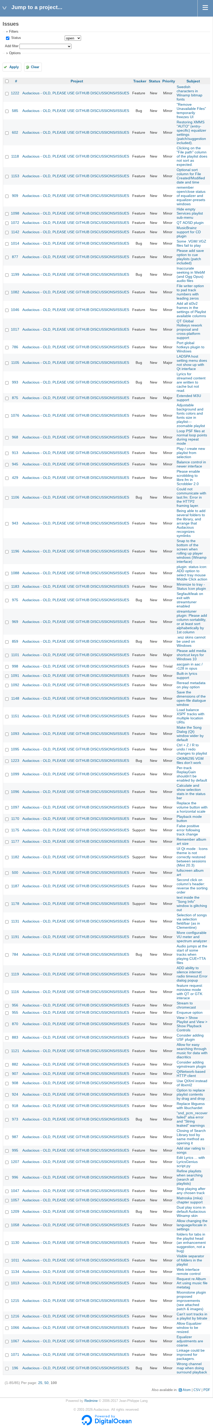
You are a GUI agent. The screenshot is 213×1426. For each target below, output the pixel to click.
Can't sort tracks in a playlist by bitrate (192, 1316)
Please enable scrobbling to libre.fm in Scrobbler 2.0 (188, 477)
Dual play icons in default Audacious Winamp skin (191, 1211)
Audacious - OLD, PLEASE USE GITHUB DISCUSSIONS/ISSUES (75, 93)
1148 (15, 698)
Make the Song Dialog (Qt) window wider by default (190, 733)
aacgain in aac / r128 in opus (190, 666)
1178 (15, 904)
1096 (15, 792)
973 (15, 1119)
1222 (15, 93)
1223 (15, 760)
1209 (15, 1211)
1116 (15, 992)
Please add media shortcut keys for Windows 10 (191, 655)
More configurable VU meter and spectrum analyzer (192, 937)
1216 (15, 1316)
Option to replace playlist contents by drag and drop (191, 1094)
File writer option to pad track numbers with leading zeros (190, 292)
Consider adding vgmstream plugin (191, 1064)
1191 (15, 937)
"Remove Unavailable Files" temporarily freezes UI (191, 110)
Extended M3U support (189, 398)
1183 (15, 586)
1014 (15, 243)
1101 (15, 655)
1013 (15, 1283)
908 (15, 1083)
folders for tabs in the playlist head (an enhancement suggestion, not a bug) (191, 1242)
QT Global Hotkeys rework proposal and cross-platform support (189, 329)
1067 (15, 1341)
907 (15, 1074)
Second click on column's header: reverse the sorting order (192, 886)
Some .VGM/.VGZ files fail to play (191, 243)
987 (15, 1137)
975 (15, 600)
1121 (15, 1051)
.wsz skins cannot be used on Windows (191, 641)
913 (15, 453)
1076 (15, 415)
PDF (206, 1390)
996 (15, 1177)
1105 (15, 362)
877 (15, 257)
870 (15, 1024)
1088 (15, 573)
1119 (15, 974)
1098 (15, 213)
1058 (15, 1225)
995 (15, 1150)
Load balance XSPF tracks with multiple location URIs (190, 716)
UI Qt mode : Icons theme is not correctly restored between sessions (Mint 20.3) (192, 857)
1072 (15, 223)
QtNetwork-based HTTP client (191, 1073)
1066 (15, 1327)
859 (15, 641)
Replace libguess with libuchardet (191, 1106)
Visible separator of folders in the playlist (190, 1260)
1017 (15, 329)
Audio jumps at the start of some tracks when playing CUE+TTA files (192, 954)
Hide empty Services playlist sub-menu (190, 213)
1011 (15, 1260)
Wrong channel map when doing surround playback (192, 1368)
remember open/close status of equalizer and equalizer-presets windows (191, 195)
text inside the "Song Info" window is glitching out (192, 903)
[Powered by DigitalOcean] (106, 1424)
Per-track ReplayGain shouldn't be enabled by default (192, 774)
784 (15, 954)
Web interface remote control (189, 1271)
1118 (15, 156)
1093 (15, 734)
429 (15, 478)
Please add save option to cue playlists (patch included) (190, 257)
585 (15, 111)
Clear (35, 67)
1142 (15, 232)
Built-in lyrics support (187, 675)
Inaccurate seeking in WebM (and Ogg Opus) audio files (191, 274)
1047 (15, 1191)
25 (40, 1383)
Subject (193, 81)
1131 (15, 921)
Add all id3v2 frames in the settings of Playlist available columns (191, 309)
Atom (187, 1390)
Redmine (91, 1401)
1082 (15, 292)
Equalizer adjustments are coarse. (190, 1341)
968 (15, 437)
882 (15, 1064)
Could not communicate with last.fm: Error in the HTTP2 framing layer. (191, 497)
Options (15, 53)
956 (15, 1005)
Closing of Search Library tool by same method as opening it (191, 1137)
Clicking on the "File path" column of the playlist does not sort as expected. (192, 156)
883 (15, 1037)
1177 (15, 841)
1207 (15, 1162)
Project (77, 81)
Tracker (139, 81)
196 (15, 1368)
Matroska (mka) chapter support (190, 1200)
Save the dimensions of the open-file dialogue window (191, 698)
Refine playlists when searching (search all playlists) (190, 1177)
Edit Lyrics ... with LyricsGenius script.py (191, 1161)
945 (15, 464)
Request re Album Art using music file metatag (192, 1283)
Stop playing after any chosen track (191, 1191)
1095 (15, 749)
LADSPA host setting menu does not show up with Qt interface (192, 362)
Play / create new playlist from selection (191, 452)
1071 (15, 1354)
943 (15, 523)
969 (15, 622)
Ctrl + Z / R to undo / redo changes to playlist (192, 749)
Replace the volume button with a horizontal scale (192, 807)
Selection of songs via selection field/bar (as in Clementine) (192, 921)
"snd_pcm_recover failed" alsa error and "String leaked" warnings (192, 1119)
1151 (15, 716)
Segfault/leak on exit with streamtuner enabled (190, 600)
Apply (14, 67)
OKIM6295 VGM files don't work (190, 760)
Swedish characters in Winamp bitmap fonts (189, 93)
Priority (168, 81)
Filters (13, 31)
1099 (15, 774)
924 (15, 1094)
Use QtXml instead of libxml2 (192, 1083)
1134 (15, 1271)
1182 (15, 857)
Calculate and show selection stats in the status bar (191, 791)
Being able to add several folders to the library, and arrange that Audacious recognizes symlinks (191, 523)
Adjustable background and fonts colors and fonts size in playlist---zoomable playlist (191, 415)
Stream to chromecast (186, 1005)
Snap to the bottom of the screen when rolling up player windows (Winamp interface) (192, 551)
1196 (15, 551)
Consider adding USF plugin (190, 1037)
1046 (15, 310)
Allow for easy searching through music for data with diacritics (192, 1050)
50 (46, 1383)
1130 (15, 1242)
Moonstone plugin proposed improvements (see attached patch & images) (191, 1300)
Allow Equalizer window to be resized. (189, 1327)
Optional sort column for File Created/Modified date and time (191, 176)
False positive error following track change (188, 830)
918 (15, 1106)
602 (15, 132)
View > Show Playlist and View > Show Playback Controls (192, 1024)
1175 (15, 830)
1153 (15, 176)
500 (15, 872)
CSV (197, 1390)
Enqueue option (190, 1012)
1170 (15, 819)
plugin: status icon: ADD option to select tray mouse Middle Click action (192, 573)
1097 (15, 807)
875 (15, 398)
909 (15, 196)
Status (15, 38)
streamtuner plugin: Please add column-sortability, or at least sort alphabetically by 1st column (192, 621)
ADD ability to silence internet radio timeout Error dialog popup (192, 974)
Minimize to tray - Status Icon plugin (191, 586)
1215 (15, 1301)
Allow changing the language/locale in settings (192, 1225)
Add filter (11, 46)
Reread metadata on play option (191, 685)
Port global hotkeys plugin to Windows (190, 347)
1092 (15, 685)
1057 (15, 1200)
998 (15, 666)
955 (15, 1012)
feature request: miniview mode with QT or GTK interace (190, 991)
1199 (15, 274)
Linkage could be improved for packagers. (191, 1354)
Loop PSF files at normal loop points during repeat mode (192, 437)
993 (15, 382)
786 (15, 347)
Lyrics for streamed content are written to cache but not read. (191, 382)
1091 (15, 675)
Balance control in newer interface (191, 464)
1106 (15, 497)
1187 (15, 886)
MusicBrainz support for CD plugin (189, 232)
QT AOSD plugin (190, 223)
